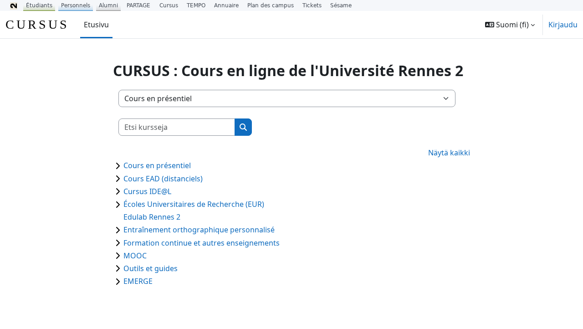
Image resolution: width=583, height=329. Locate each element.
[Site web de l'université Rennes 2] (13, 5)
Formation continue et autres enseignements (201, 243)
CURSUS (37, 24)
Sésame (341, 5)
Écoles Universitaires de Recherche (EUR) (193, 204)
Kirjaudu (563, 25)
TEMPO (196, 5)
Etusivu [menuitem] (96, 25)
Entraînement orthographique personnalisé (199, 230)
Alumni (108, 5)
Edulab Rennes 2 (151, 217)
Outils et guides (150, 268)
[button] (510, 24)
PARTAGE (138, 5)
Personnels (75, 5)
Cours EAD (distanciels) (163, 179)
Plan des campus (270, 5)
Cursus (168, 5)
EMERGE (138, 281)
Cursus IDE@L (147, 191)
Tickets (312, 5)
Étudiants (39, 5)
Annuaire (226, 5)
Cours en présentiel (157, 165)
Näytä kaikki (449, 153)
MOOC (135, 256)
